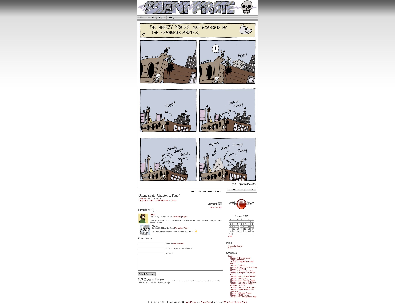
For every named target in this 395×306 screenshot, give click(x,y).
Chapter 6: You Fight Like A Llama (242, 287)
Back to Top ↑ (241, 302)
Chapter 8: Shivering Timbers (241, 293)
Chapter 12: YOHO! (237, 265)
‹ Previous (202, 192)
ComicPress (206, 302)
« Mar (230, 236)
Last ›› (218, 192)
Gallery (171, 17)
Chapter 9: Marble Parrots (239, 295)
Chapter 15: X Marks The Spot (241, 271)
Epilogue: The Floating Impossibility (243, 297)
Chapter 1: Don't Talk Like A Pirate (242, 276)
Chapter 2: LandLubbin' (238, 278)
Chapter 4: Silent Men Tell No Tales (243, 282)
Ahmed (143, 198)
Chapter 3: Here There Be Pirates (154, 200)
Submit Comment (147, 274)
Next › (211, 192)
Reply (184, 217)
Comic (174, 200)
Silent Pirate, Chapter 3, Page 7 (160, 195)
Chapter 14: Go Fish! (238, 269)
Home (141, 17)
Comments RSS (216, 207)
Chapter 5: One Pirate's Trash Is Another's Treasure (242, 285)
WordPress (191, 302)
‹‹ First (193, 192)
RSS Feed (228, 302)
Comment (212, 204)
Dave (152, 215)
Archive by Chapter (156, 17)
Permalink (177, 217)
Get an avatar (178, 243)
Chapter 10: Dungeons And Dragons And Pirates (240, 259)
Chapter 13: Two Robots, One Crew (243, 267)
